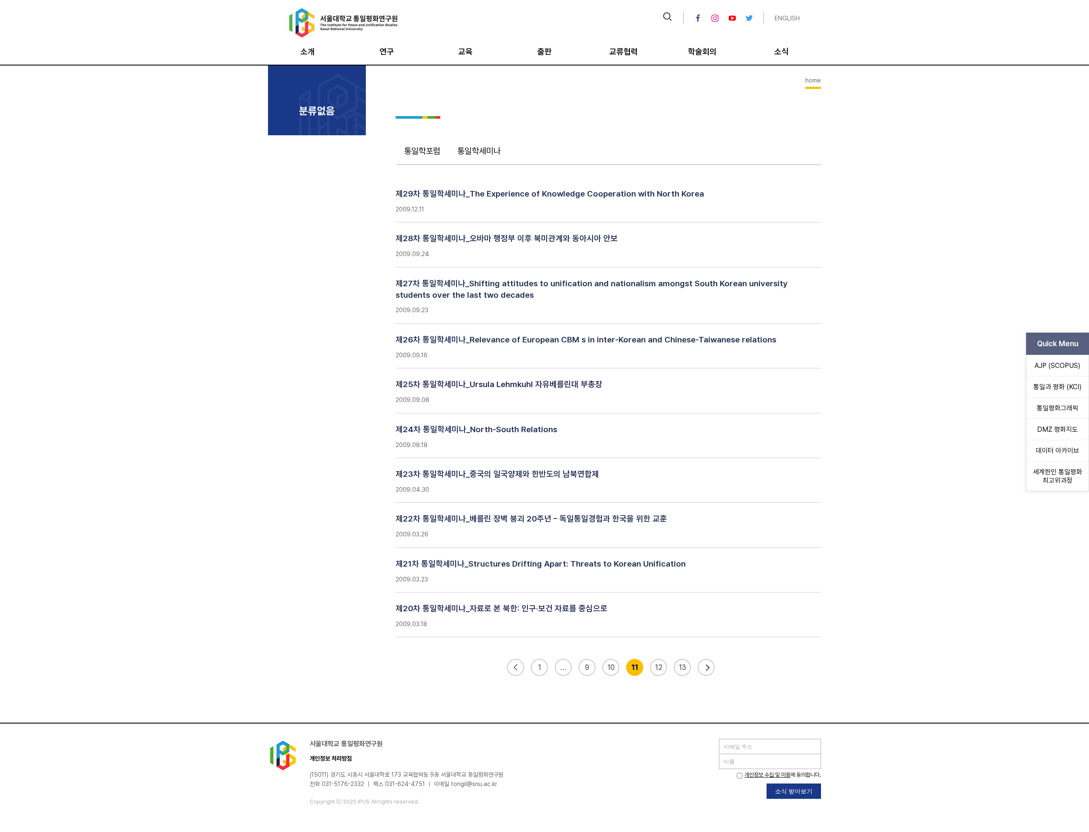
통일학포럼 (422, 151)
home (813, 80)
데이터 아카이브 (1057, 451)
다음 (706, 667)
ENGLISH (787, 18)
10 (611, 667)
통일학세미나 (479, 151)
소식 (781, 52)
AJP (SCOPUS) (1057, 366)
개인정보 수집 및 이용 (767, 775)
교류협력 (623, 52)
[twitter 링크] (749, 18)
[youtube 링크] (732, 18)
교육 (465, 52)
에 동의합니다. (782, 775)
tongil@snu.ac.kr (474, 784)
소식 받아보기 (793, 791)
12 (658, 667)
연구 (386, 52)
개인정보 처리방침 (331, 758)
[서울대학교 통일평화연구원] (343, 35)
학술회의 (702, 52)
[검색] (667, 17)
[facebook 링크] (698, 18)
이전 (515, 667)
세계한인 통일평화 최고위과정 (1057, 476)
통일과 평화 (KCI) (1057, 387)
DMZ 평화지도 (1057, 429)
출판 (544, 52)
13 (682, 667)
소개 (307, 52)
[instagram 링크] (715, 18)
